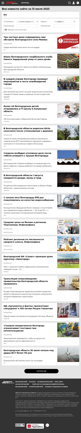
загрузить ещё (41, 371)
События (6, 99)
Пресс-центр (59, 381)
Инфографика (8, 232)
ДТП (5, 146)
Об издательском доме (45, 381)
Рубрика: (44, 21)
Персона (6, 72)
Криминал (7, 168)
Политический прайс (36, 386)
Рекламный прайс (21, 381)
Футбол (6, 271)
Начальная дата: (9, 26)
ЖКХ (5, 215)
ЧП (4, 49)
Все (5, 15)
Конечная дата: (46, 26)
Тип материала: (9, 21)
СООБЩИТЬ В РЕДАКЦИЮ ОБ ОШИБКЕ (56, 386)
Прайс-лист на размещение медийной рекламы (48, 384)
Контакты (32, 381)
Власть (6, 299)
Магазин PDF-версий (22, 384)
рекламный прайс (21, 386)
